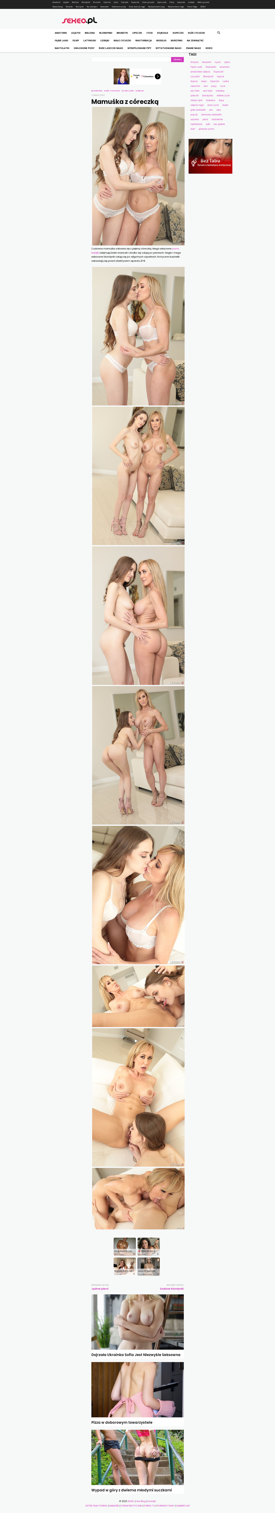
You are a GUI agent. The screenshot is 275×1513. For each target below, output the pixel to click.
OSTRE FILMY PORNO (96, 1505)
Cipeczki (107, 2)
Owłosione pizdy (119, 6)
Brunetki (96, 2)
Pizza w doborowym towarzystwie (121, 1422)
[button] (218, 33)
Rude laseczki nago (137, 6)
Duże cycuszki (148, 2)
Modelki (69, 6)
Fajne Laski (161, 2)
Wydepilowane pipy (156, 6)
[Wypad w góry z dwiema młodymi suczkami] (137, 1457)
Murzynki (80, 6)
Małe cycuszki (203, 2)
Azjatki (66, 2)
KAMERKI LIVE (183, 1505)
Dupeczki (135, 2)
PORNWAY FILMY (165, 1505)
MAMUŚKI (114, 1505)
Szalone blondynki (172, 1289)
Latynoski (181, 2)
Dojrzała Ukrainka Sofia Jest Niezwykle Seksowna (135, 1354)
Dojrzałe (124, 2)
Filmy (171, 2)
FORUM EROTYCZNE (131, 1505)
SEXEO (203, 6)
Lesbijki (191, 2)
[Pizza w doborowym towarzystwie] (137, 1390)
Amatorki (56, 2)
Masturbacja (58, 6)
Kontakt (151, 1501)
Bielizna (75, 2)
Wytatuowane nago (176, 6)
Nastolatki (104, 6)
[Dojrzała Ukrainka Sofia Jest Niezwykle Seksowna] (137, 1322)
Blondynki (86, 2)
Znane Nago (192, 6)
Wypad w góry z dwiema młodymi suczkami (131, 1490)
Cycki (116, 2)
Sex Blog (140, 1501)
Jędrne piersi (99, 1289)
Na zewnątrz (92, 6)
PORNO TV (149, 1505)
